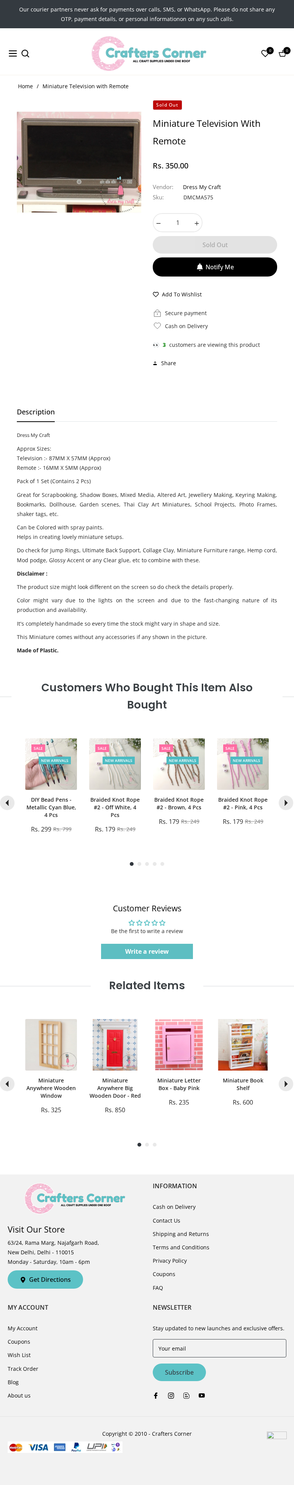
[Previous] (7, 803)
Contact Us (166, 1220)
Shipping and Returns (181, 1234)
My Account (23, 1328)
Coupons (164, 1274)
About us (19, 1395)
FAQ (158, 1287)
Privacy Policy (170, 1260)
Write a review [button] (147, 951)
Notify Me (220, 267)
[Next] (286, 803)
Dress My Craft (202, 187)
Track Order (23, 1368)
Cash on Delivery (174, 1206)
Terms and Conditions (181, 1247)
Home (25, 86)
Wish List (19, 1355)
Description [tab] (36, 412)
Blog (13, 1382)
